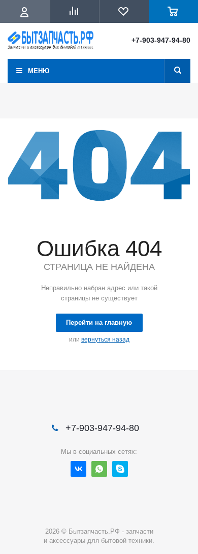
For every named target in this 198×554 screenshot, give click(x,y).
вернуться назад (105, 339)
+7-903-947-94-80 (160, 40)
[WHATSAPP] (99, 469)
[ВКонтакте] (78, 469)
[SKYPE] (120, 469)
